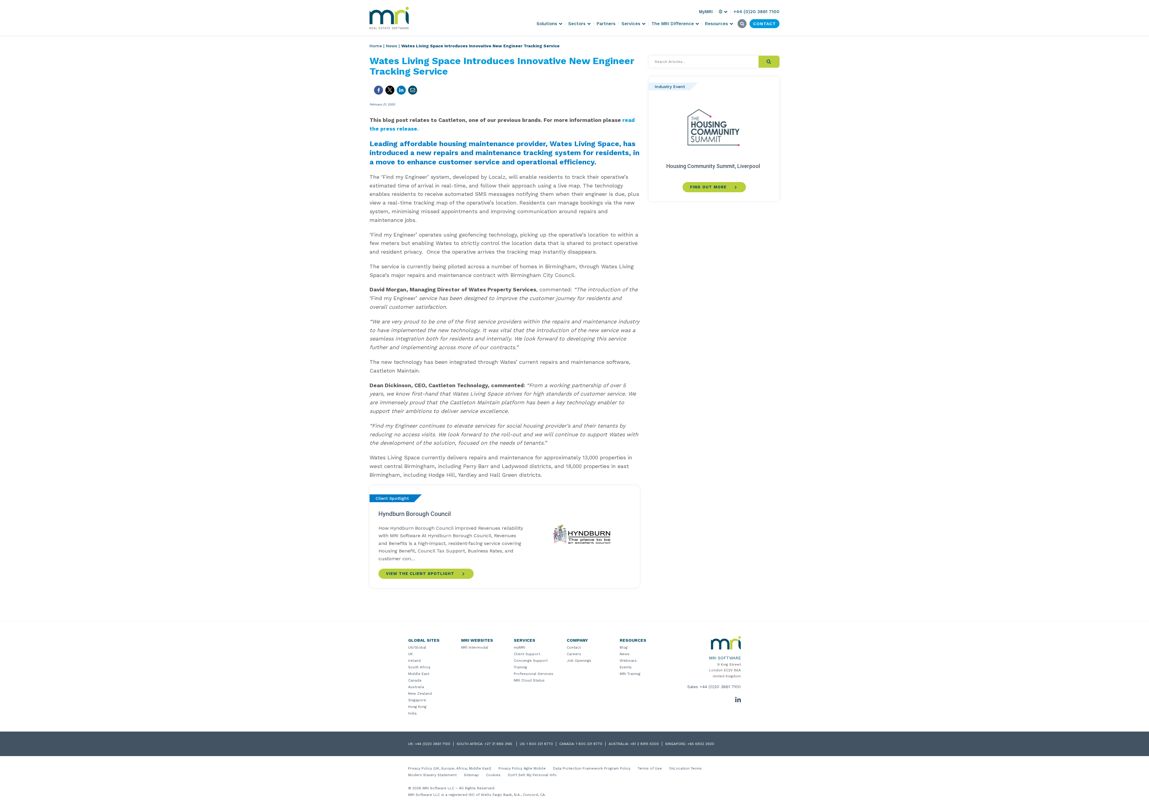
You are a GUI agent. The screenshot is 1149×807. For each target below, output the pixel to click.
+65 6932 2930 (700, 744)
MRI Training (630, 674)
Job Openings (579, 660)
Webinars (628, 660)
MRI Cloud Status (529, 680)
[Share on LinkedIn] (401, 90)
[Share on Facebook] (378, 90)
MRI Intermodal (474, 647)
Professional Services (533, 674)
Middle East (418, 674)
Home (376, 45)
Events (626, 667)
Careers (574, 654)
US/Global (417, 647)
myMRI (519, 647)
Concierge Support (531, 660)
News (391, 45)
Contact (574, 647)
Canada (414, 680)
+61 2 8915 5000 (644, 744)
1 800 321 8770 (540, 744)
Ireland (414, 660)
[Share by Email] (412, 90)
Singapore (417, 700)
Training (520, 667)
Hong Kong (417, 707)
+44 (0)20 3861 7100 (720, 686)
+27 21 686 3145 (498, 744)
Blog (623, 647)
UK (410, 654)
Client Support (527, 654)
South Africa (419, 667)
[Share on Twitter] (389, 90)
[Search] (769, 62)
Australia (416, 687)
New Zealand (420, 693)
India (412, 713)
